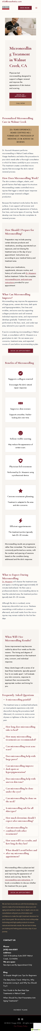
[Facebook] (19, 1019)
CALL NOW (20, 103)
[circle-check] (20, 373)
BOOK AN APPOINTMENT (20, 95)
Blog (5, 972)
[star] (20, 490)
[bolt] (20, 520)
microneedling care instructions (17, 880)
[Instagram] (22, 1019)
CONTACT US (9, 940)
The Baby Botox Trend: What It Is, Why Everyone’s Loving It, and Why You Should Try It (20, 982)
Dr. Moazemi (31, 273)
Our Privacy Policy (20, 1026)
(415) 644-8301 (10, 949)
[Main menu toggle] (36, 7)
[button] (25, 8)
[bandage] (20, 403)
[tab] (20, 710)
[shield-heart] (20, 461)
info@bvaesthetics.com (12, 1)
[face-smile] (20, 433)
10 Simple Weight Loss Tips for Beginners (20, 975)
